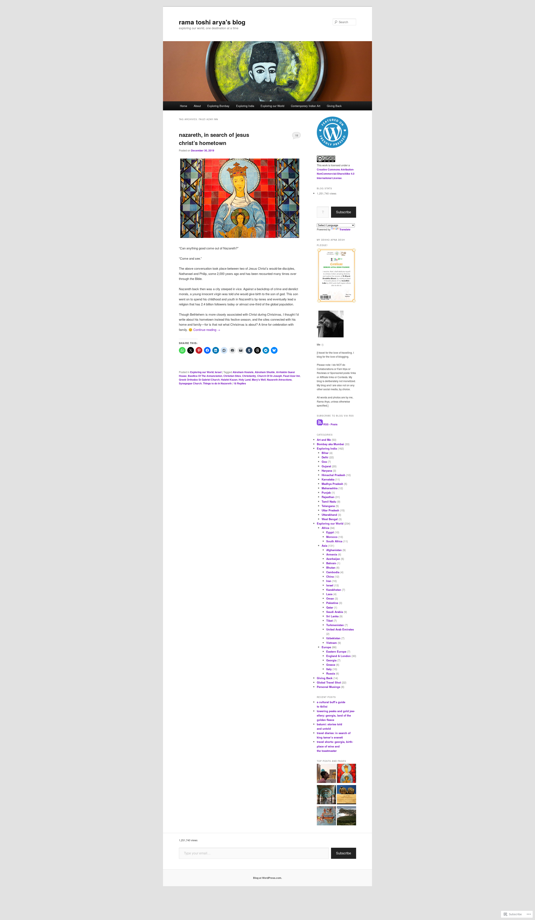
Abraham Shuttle (265, 372)
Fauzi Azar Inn (291, 376)
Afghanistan (334, 550)
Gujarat (326, 466)
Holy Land (245, 379)
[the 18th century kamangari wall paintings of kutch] (326, 816)
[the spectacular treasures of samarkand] (326, 774)
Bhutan (330, 567)
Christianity (249, 376)
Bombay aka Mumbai (330, 444)
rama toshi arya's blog (212, 21)
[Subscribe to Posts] (320, 424)
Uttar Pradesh (330, 510)
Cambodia (332, 572)
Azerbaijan (333, 559)
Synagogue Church (190, 383)
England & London (338, 656)
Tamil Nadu (329, 501)
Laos (329, 594)
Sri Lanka (332, 616)
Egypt (330, 532)
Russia (330, 673)
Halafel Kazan (229, 379)
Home (183, 106)
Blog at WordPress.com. (267, 878)
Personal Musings (328, 687)
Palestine (332, 603)
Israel (218, 372)
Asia (324, 546)
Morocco (332, 537)
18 (296, 135)
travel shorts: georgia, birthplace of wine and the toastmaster (335, 746)
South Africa (334, 541)
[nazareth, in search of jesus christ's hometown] (346, 774)
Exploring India (245, 106)
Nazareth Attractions (279, 379)
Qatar (329, 607)
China (330, 576)
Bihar (325, 453)
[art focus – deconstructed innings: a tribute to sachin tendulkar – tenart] (346, 795)
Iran (328, 581)
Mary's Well (259, 379)
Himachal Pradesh (333, 475)
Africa (325, 528)
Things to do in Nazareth (217, 383)
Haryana (327, 471)
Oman (330, 598)
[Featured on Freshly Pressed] (332, 147)
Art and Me (324, 440)
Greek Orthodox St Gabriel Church (199, 379)
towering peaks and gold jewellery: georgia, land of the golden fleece (336, 715)
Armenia (331, 554)
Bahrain (331, 563)
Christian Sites (232, 376)
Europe (326, 647)
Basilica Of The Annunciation (205, 376)
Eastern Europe (336, 651)
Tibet (329, 621)
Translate (344, 229)
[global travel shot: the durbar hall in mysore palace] (326, 795)
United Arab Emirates (340, 629)
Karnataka (328, 479)
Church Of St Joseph (269, 376)
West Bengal (330, 519)
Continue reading (206, 329)
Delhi (325, 457)
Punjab (326, 492)
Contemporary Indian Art (305, 106)
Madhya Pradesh (332, 484)
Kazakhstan (333, 590)
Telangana (328, 506)
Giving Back (334, 106)
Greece (330, 665)
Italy (329, 669)
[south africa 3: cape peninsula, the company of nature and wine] (346, 816)
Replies (239, 383)
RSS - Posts (330, 424)
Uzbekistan (333, 638)
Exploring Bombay (218, 106)
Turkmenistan (335, 625)
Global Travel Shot (329, 682)
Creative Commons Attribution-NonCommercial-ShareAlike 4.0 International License (335, 174)
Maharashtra (330, 488)
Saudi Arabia (334, 612)
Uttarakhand (329, 515)
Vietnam (331, 643)
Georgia (331, 660)
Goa (324, 462)
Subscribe (343, 212)
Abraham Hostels (243, 372)
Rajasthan (328, 497)
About (197, 106)
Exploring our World (272, 106)
